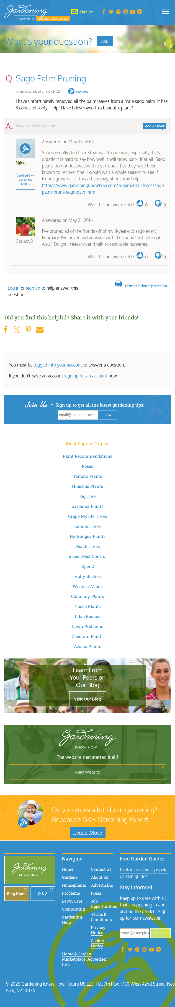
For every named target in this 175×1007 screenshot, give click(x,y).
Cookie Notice (97, 943)
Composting (73, 909)
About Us (99, 877)
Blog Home (16, 893)
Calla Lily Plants (87, 596)
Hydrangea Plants (88, 536)
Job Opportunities (104, 903)
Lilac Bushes (87, 616)
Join (108, 415)
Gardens (70, 877)
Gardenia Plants (87, 506)
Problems (71, 893)
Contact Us (101, 869)
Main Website (87, 771)
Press (96, 893)
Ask (104, 41)
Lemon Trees (88, 526)
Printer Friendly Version (146, 285)
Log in (14, 288)
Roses (87, 466)
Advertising (102, 885)
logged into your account (58, 365)
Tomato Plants (87, 476)
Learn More (87, 832)
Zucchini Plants (87, 636)
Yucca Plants (88, 606)
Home (67, 869)
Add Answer (155, 126)
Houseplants (74, 885)
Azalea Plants (87, 646)
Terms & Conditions (101, 917)
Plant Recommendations (87, 456)
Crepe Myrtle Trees (87, 516)
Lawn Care (72, 901)
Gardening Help (72, 919)
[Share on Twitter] (17, 329)
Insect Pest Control (88, 556)
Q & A (43, 893)
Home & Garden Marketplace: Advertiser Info (84, 959)
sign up (33, 288)
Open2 (87, 566)
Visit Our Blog (87, 698)
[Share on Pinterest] (28, 329)
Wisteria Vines (88, 586)
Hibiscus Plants (87, 486)
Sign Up (160, 933)
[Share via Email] (39, 329)
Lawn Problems (87, 626)
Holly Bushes (88, 576)
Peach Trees (87, 546)
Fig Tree (87, 496)
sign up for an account (85, 376)
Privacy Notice (98, 930)
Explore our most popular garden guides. (144, 873)
